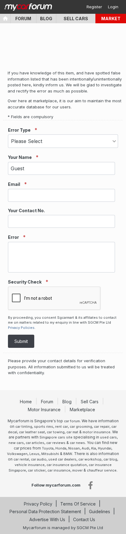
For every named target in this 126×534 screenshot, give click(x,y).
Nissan (74, 448)
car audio (38, 459)
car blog (110, 459)
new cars (16, 443)
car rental (21, 459)
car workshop (90, 459)
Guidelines (99, 511)
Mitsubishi (50, 454)
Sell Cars (76, 18)
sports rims (43, 426)
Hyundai (104, 448)
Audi (85, 448)
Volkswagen (17, 454)
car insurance (58, 470)
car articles (35, 443)
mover (77, 470)
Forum (23, 18)
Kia (93, 448)
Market (110, 18)
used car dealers (62, 459)
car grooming (81, 426)
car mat (72, 432)
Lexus (34, 454)
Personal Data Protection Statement (45, 511)
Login (113, 6)
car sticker (37, 470)
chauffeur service (102, 470)
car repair (101, 426)
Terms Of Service (78, 503)
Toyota (48, 448)
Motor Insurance (45, 409)
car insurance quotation (66, 465)
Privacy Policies (21, 327)
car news (77, 443)
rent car (61, 426)
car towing (56, 432)
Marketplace (83, 409)
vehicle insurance (30, 465)
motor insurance (96, 432)
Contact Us (84, 519)
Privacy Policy (38, 503)
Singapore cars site (55, 437)
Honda (60, 448)
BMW (67, 454)
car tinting (23, 426)
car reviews (55, 443)
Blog (46, 18)
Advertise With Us (47, 519)
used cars (108, 437)
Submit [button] (21, 341)
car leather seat (32, 432)
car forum (72, 421)
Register (94, 6)
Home (26, 401)
